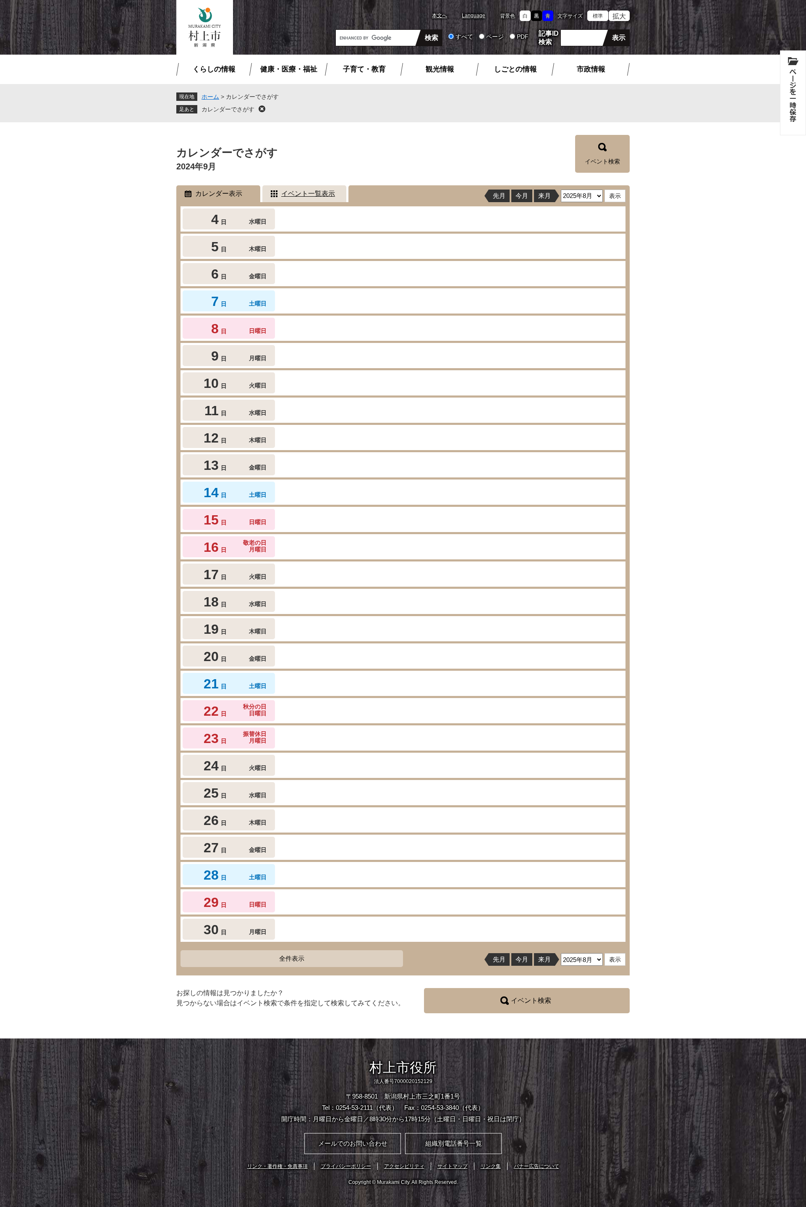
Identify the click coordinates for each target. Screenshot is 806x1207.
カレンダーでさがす (228, 109)
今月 (522, 195)
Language (473, 15)
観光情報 (440, 69)
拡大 (619, 16)
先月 (499, 195)
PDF (523, 36)
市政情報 (591, 69)
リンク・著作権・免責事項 (277, 1166)
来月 (544, 195)
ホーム (210, 96)
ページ (495, 36)
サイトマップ (452, 1166)
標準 (598, 16)
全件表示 (291, 958)
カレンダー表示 (218, 193)
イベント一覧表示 (308, 193)
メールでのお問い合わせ (352, 1143)
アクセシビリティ (404, 1166)
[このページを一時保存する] (793, 93)
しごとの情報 (515, 69)
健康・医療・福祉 (288, 69)
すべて (464, 36)
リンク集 (491, 1166)
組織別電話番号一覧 (453, 1143)
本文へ (439, 15)
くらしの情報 (214, 69)
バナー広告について (536, 1166)
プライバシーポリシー (346, 1166)
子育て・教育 (364, 69)
